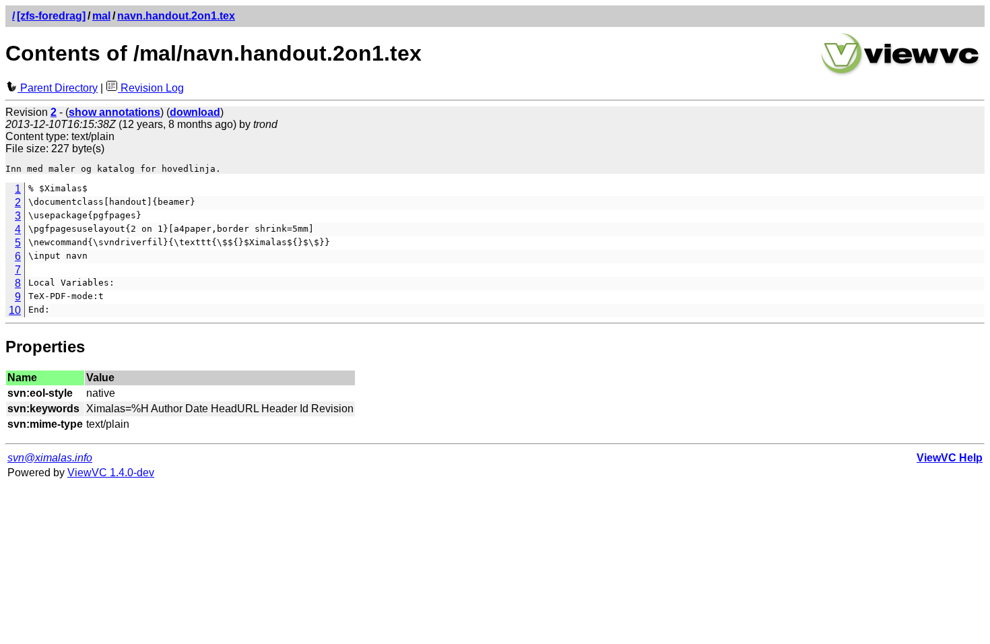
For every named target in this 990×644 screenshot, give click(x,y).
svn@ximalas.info (49, 457)
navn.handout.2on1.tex (176, 16)
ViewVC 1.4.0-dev (110, 472)
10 (15, 310)
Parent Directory (58, 88)
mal (101, 16)
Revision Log (151, 88)
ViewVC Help (950, 457)
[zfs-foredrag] (51, 16)
